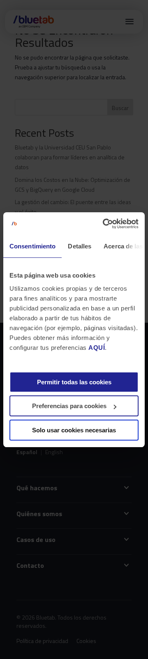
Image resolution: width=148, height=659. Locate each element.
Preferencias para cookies (69, 405)
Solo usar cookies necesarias (74, 430)
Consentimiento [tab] (32, 246)
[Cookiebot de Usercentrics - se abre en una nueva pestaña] (104, 223)
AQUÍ (96, 347)
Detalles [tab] (79, 246)
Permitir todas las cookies (74, 382)
